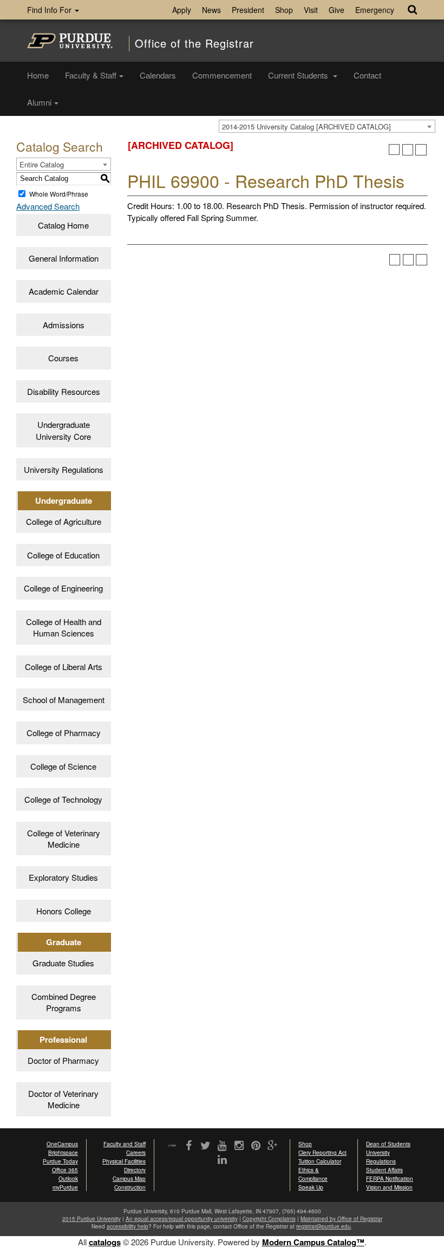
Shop (284, 9)
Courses (63, 357)
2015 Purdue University (91, 1219)
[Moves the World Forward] (172, 1146)
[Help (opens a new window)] (421, 149)
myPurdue (65, 1187)
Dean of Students (388, 1144)
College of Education (63, 555)
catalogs (105, 1242)
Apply (181, 9)
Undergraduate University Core (63, 430)
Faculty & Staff (90, 75)
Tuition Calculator (319, 1161)
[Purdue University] (70, 40)
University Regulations (63, 469)
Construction (130, 1187)
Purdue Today (60, 1161)
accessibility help (127, 1226)
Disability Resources (63, 391)
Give (336, 9)
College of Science (63, 766)
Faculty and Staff (124, 1144)
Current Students (299, 75)
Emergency (374, 9)
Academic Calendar (64, 291)
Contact (367, 75)
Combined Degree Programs (63, 1002)
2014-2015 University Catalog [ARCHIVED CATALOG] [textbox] (306, 126)
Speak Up (310, 1187)
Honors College (63, 910)
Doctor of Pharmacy (63, 1060)
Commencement (222, 75)
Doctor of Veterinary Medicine (63, 1099)
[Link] (188, 1146)
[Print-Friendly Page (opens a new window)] (408, 149)
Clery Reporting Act (322, 1152)
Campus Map (129, 1178)
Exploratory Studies (63, 877)
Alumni (39, 102)
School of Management (64, 699)
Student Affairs (384, 1170)
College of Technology (63, 799)
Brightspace (63, 1152)
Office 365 (65, 1170)
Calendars (158, 75)
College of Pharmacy (64, 732)
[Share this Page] (394, 149)
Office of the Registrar (194, 43)
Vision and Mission (389, 1187)
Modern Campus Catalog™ (313, 1242)
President (248, 9)
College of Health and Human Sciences (63, 627)
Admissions (63, 324)
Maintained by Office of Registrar (341, 1219)
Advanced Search (48, 206)
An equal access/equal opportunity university (182, 1219)
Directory (135, 1170)
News (211, 9)
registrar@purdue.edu (323, 1226)
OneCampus (62, 1144)
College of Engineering (63, 588)
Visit (311, 9)
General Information (64, 258)
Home (38, 75)
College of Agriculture (63, 521)
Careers (136, 1152)
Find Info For (50, 9)
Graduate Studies (63, 962)
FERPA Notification (389, 1178)
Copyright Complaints (269, 1219)
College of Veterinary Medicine (63, 838)
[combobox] (327, 126)
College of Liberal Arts (63, 666)
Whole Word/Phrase (58, 193)
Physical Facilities (124, 1161)
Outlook (68, 1178)
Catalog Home (63, 225)
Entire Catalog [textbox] (41, 164)
